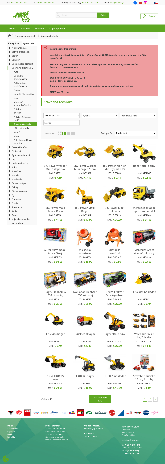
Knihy (14, 167)
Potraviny (16, 199)
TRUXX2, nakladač (114, 376)
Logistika (11, 431)
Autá (16, 71)
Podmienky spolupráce (93, 428)
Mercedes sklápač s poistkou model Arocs (144, 211)
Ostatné (17, 109)
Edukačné (16, 151)
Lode (16, 98)
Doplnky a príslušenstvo (20, 77)
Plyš (13, 195)
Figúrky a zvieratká (21, 155)
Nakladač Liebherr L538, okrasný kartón (85, 295)
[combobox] (100, 115)
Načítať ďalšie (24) (100, 399)
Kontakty (11, 437)
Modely (15, 175)
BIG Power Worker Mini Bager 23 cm (84, 167)
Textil (14, 215)
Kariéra (10, 434)
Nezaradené (17, 223)
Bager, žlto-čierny (144, 166)
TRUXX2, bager (85, 376)
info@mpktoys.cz (118, 2)
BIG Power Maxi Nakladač (114, 209)
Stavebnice (17, 207)
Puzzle (15, 203)
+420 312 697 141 (18, 2)
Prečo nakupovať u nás (55, 431)
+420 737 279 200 (46, 2)
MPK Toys (21, 17)
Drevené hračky (19, 147)
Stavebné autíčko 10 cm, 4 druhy (144, 377)
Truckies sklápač (84, 334)
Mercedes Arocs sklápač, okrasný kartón (144, 253)
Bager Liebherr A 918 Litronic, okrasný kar (55, 295)
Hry (13, 159)
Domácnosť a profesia (22, 63)
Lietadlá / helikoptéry (24, 94)
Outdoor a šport (19, 183)
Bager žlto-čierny (114, 334)
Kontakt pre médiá (92, 436)
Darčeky (16, 59)
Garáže (17, 90)
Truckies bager (55, 334)
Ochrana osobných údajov (56, 439)
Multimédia (17, 179)
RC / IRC (17, 113)
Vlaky (16, 136)
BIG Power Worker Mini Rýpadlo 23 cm (114, 169)
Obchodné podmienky (54, 437)
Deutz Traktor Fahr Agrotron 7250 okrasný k (114, 295)
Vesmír (17, 132)
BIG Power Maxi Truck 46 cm (55, 209)
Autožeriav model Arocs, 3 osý (55, 251)
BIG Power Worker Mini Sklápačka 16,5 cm (55, 169)
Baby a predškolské (21, 51)
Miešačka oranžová (85, 251)
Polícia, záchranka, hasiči (22, 119)
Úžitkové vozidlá (21, 128)
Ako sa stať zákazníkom (55, 428)
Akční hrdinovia (19, 47)
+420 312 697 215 (90, 2)
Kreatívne (16, 171)
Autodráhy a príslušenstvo (20, 84)
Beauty (15, 55)
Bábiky (15, 187)
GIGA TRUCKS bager (55, 377)
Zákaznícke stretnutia (54, 434)
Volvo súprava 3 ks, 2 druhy (144, 335)
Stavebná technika (22, 124)
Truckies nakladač (144, 292)
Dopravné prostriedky (25, 36)
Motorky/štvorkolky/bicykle (22, 104)
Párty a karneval (19, 191)
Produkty (39, 28)
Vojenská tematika (21, 219)
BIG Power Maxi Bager (85, 209)
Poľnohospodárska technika (23, 142)
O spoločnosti (13, 428)
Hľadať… (103, 15)
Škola (14, 211)
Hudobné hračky (20, 163)
